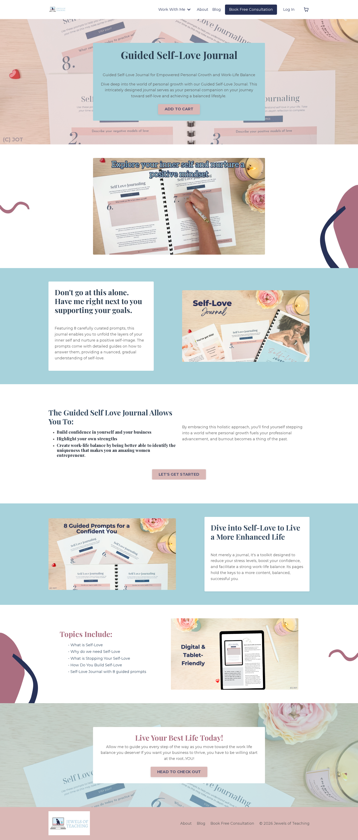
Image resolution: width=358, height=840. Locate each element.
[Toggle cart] (306, 9)
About (202, 9)
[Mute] (261, 251)
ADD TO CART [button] (179, 109)
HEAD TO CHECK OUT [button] (179, 772)
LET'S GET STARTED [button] (179, 474)
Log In (289, 9)
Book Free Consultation (251, 9)
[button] (179, 473)
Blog (216, 9)
